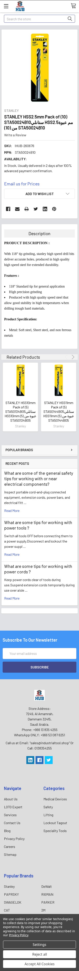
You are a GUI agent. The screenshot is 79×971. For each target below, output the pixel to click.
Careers (9, 846)
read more (12, 510)
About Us (11, 799)
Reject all (39, 954)
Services (10, 815)
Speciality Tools (55, 831)
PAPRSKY (11, 894)
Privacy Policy (14, 838)
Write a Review (15, 135)
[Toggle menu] (6, 6)
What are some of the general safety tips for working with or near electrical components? (38, 478)
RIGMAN (47, 894)
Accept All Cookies (40, 964)
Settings (39, 944)
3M (43, 910)
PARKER (47, 902)
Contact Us (12, 823)
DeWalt (46, 886)
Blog (7, 831)
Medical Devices (55, 799)
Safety (48, 807)
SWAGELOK (12, 902)
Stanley (9, 886)
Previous (67, 357)
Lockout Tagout (55, 823)
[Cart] (75, 6)
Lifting (48, 815)
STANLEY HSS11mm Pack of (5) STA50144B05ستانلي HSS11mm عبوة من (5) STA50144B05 (58, 411)
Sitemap (10, 854)
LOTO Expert (13, 807)
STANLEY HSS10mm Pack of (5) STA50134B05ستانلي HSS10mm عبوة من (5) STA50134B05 (20, 411)
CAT (7, 910)
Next (72, 357)
